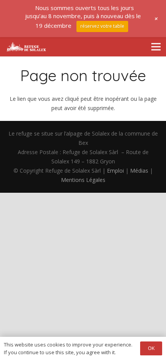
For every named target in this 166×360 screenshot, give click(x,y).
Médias (139, 170)
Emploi (115, 170)
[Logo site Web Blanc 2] (26, 47)
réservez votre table (102, 26)
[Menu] (156, 46)
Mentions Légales (83, 179)
